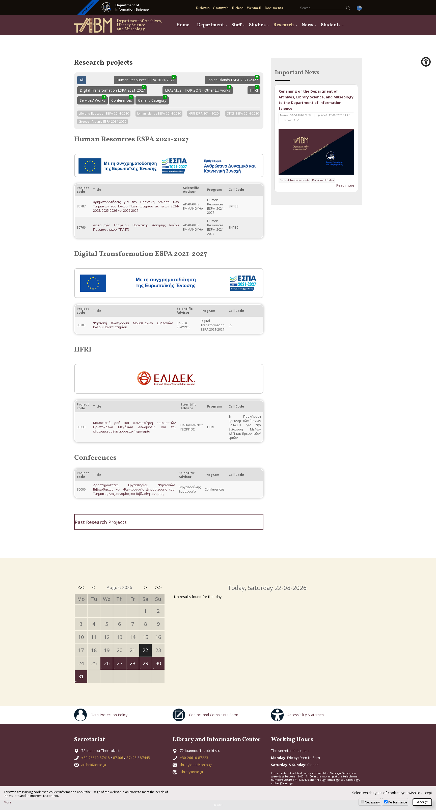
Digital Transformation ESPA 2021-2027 (112, 89)
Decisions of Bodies (323, 180)
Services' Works (92, 99)
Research (283, 25)
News (307, 25)
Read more (345, 185)
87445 (145, 757)
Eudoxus (203, 8)
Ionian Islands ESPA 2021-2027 (232, 79)
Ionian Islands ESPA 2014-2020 (159, 113)
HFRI (254, 89)
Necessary (372, 802)
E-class (237, 8)
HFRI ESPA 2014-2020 (204, 113)
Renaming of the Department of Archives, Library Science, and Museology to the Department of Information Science (316, 100)
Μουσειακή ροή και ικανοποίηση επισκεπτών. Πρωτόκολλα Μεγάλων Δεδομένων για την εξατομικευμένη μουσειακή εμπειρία (134, 427)
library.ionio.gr (192, 771)
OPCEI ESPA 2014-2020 (243, 113)
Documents (274, 8)
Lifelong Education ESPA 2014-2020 (104, 113)
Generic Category (152, 99)
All (82, 79)
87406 (118, 757)
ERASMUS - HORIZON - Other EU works (197, 89)
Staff (236, 25)
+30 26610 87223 (194, 757)
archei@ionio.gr (93, 764)
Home (182, 25)
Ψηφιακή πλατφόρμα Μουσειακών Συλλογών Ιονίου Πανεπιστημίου (133, 325)
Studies (257, 25)
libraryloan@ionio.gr (196, 764)
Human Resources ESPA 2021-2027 (146, 79)
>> (158, 587)
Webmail (254, 8)
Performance (397, 802)
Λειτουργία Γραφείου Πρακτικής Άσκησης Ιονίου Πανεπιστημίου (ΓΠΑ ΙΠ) (136, 227)
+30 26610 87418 (95, 757)
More (7, 802)
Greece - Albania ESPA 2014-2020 (102, 121)
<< (81, 587)
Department (210, 25)
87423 (131, 757)
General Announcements (294, 180)
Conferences (121, 99)
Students (331, 25)
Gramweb (221, 8)
